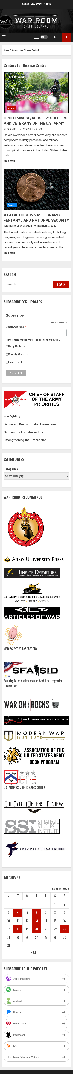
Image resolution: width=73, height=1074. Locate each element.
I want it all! (15, 362)
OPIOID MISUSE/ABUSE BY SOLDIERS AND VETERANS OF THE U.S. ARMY (36, 92)
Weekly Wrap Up (18, 354)
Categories (11, 469)
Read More (9, 160)
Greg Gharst (11, 128)
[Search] (55, 37)
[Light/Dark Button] (44, 37)
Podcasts (12, 205)
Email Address (16, 327)
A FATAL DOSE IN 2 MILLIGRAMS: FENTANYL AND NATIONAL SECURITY (36, 189)
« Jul (33, 952)
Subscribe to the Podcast (66, 37)
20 (36, 929)
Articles (11, 108)
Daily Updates (16, 346)
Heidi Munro (10, 225)
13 (36, 921)
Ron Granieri (25, 225)
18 (18, 929)
